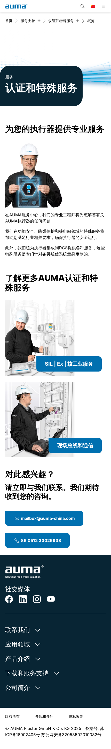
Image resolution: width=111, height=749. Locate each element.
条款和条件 (44, 716)
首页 (8, 21)
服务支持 (28, 21)
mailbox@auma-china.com (48, 518)
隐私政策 (76, 716)
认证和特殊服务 (61, 21)
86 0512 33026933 (41, 540)
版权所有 (12, 716)
